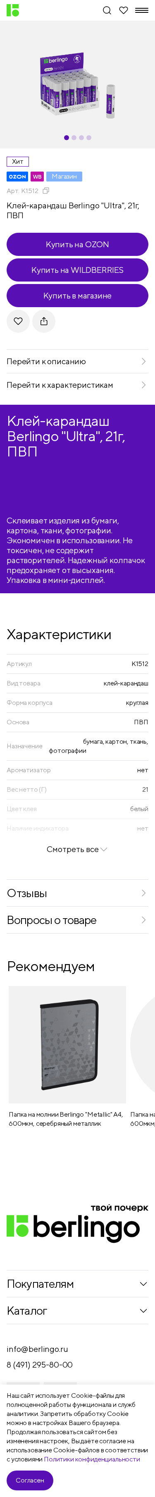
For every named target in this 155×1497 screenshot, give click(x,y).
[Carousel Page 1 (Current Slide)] (66, 137)
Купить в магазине (77, 295)
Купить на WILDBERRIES (77, 270)
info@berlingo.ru (37, 1349)
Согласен (30, 1480)
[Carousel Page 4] (88, 137)
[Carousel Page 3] (81, 137)
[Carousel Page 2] (74, 137)
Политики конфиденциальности (92, 1459)
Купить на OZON (77, 244)
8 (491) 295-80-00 (40, 1364)
